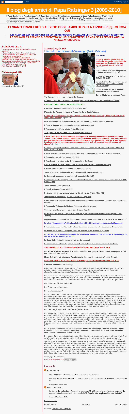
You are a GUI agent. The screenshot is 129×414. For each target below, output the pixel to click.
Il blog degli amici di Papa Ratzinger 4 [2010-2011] (19, 63)
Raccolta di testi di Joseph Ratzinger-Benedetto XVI (19, 59)
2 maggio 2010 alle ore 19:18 (58, 397)
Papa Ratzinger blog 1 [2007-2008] (14, 66)
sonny (49, 370)
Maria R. (50, 387)
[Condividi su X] (70, 359)
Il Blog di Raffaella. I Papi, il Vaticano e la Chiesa (18, 53)
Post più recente (50, 404)
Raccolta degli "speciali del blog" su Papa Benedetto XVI (21, 61)
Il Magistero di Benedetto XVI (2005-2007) (16, 58)
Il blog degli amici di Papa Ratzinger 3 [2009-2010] (63, 10)
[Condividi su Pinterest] (75, 359)
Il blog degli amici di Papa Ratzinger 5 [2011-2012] (19, 54)
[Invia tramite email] (65, 359)
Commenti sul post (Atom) (61, 409)
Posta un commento (50, 401)
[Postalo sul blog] (68, 359)
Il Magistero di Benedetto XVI (11, 56)
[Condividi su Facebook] (73, 359)
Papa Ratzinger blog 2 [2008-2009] (14, 64)
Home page (86, 404)
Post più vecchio (121, 404)
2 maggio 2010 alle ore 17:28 (58, 384)
